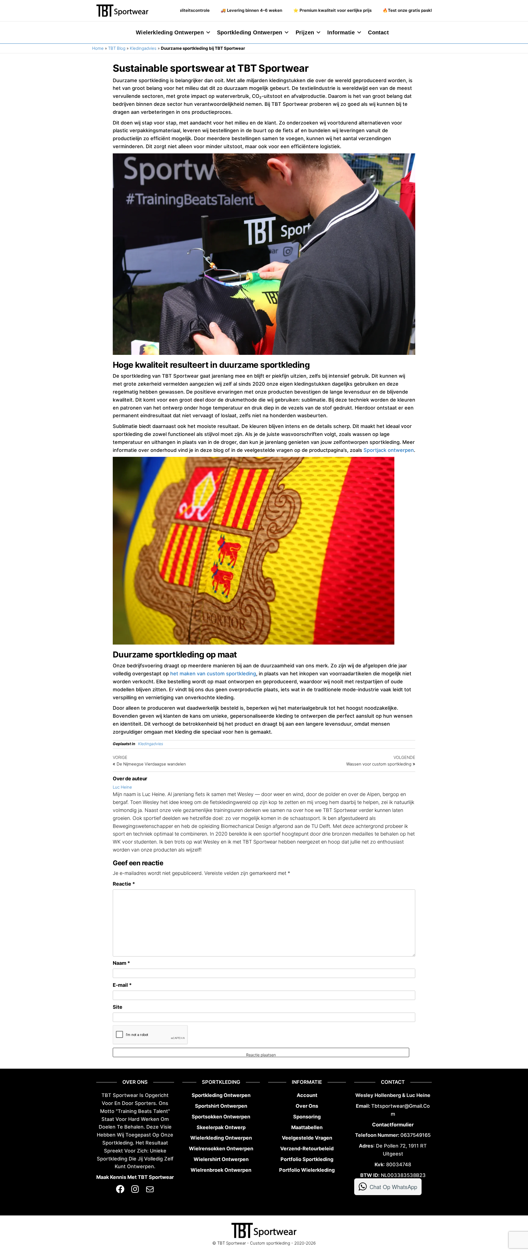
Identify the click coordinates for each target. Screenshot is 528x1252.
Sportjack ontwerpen (389, 450)
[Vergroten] (385, 464)
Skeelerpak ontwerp (221, 1127)
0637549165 (415, 1135)
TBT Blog (116, 48)
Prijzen (305, 32)
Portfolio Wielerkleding (307, 1170)
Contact (378, 32)
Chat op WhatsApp (393, 1187)
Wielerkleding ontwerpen (170, 32)
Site (117, 1007)
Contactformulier (393, 1124)
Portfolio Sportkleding (306, 1159)
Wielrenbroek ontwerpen (221, 1170)
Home (98, 48)
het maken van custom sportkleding (213, 673)
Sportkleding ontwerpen (249, 32)
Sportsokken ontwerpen (221, 1117)
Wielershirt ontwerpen (221, 1159)
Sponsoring (307, 1117)
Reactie (124, 884)
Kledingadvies (143, 48)
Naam (121, 963)
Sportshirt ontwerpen (221, 1106)
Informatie (341, 32)
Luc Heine (122, 787)
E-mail (122, 985)
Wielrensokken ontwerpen (221, 1148)
